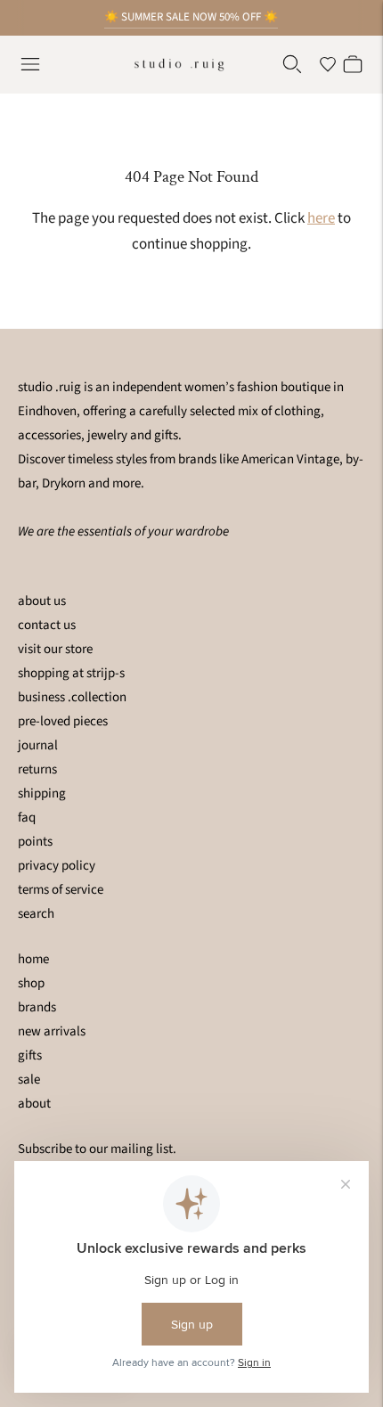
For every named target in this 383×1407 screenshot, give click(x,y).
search (36, 913)
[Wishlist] (327, 64)
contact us (47, 625)
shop (31, 983)
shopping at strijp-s (71, 673)
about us (42, 601)
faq (27, 817)
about (34, 1103)
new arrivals (52, 1031)
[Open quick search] (292, 64)
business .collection (72, 697)
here (321, 218)
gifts (30, 1055)
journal (38, 745)
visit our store (55, 649)
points (35, 841)
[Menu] (30, 64)
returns (37, 769)
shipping (42, 793)
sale (29, 1079)
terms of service (60, 889)
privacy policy (56, 865)
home (33, 959)
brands (37, 1007)
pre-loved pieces (63, 721)
